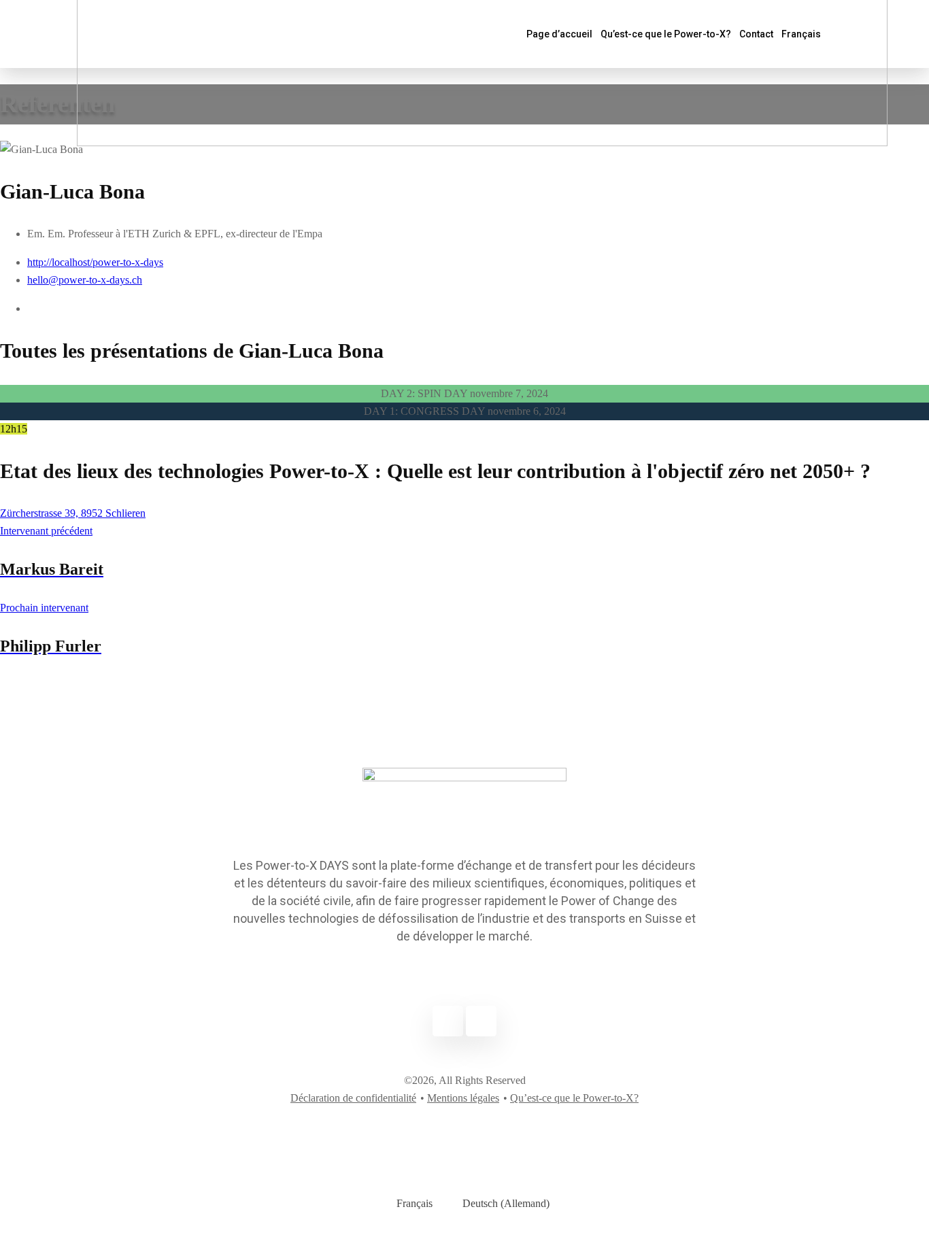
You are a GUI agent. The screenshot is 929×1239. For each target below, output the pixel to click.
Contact (756, 34)
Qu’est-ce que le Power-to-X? (666, 34)
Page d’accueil (559, 34)
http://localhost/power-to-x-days (95, 262)
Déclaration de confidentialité (353, 1098)
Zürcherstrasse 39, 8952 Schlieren (73, 513)
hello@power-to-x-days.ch (84, 280)
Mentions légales (463, 1098)
